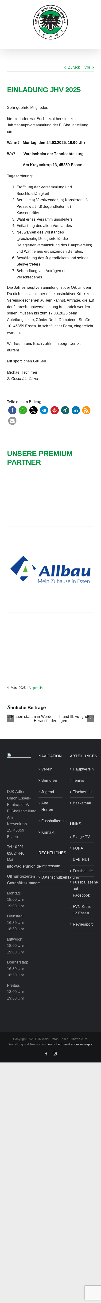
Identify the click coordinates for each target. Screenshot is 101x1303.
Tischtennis (82, 792)
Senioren (49, 780)
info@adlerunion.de (24, 866)
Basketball (82, 803)
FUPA (78, 848)
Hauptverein (82, 769)
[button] (12, 410)
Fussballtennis (50, 821)
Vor (87, 67)
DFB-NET (81, 859)
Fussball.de (82, 871)
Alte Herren (47, 806)
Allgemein (36, 688)
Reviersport (82, 924)
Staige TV (81, 837)
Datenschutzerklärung (50, 877)
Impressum (50, 866)
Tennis (78, 780)
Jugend (47, 792)
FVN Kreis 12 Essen (82, 910)
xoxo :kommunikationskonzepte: (70, 1044)
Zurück (74, 67)
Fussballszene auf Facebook (82, 888)
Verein (46, 769)
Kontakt (47, 832)
